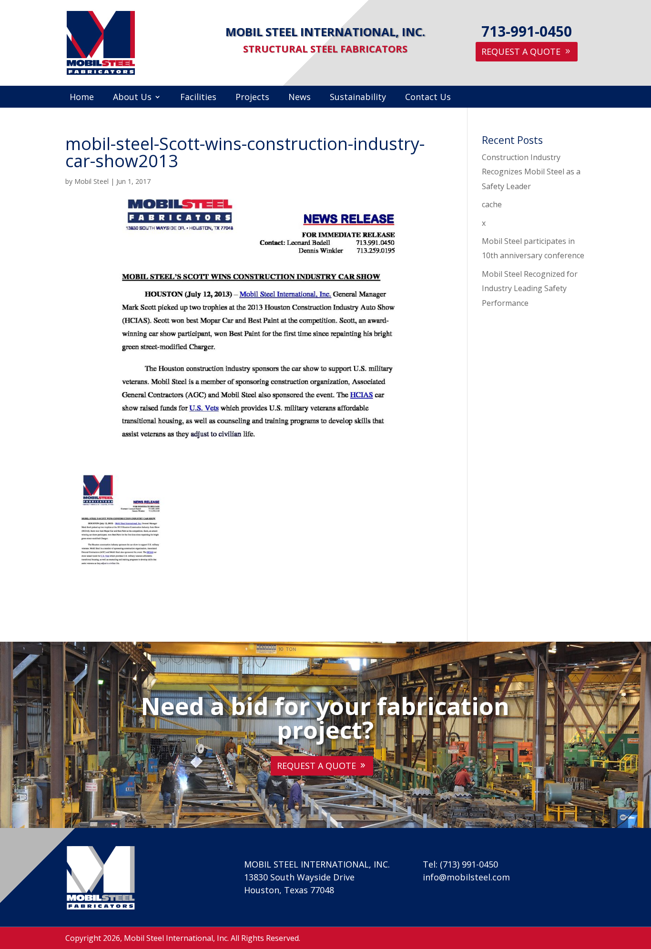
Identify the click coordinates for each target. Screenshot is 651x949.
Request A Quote (520, 51)
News (299, 97)
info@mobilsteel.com (466, 877)
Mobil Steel (91, 181)
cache (492, 204)
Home (82, 97)
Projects (252, 97)
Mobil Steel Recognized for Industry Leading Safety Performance (530, 288)
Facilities (198, 97)
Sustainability (358, 97)
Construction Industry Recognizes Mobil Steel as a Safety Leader (531, 172)
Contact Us (428, 97)
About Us (132, 97)
